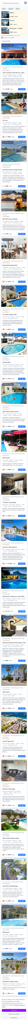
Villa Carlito (6, 458)
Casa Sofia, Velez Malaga (10, 886)
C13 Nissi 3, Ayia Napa (9, 502)
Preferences (14, 1017)
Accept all (14, 1010)
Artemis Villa (6, 362)
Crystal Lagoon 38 (8, 741)
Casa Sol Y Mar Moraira (9, 547)
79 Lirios (5, 120)
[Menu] (25, 3)
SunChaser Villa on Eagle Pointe (12, 170)
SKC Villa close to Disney (9, 219)
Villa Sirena (5, 692)
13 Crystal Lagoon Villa (9, 314)
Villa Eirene (5, 932)
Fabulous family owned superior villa (14, 642)
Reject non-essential (14, 1014)
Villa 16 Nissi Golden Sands (10, 838)
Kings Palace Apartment (10, 265)
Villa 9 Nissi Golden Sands (10, 411)
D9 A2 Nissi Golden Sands (10, 981)
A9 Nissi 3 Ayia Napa (8, 789)
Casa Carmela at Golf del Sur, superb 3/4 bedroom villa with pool (13, 73)
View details (22, 89)
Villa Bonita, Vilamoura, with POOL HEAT (13, 596)
